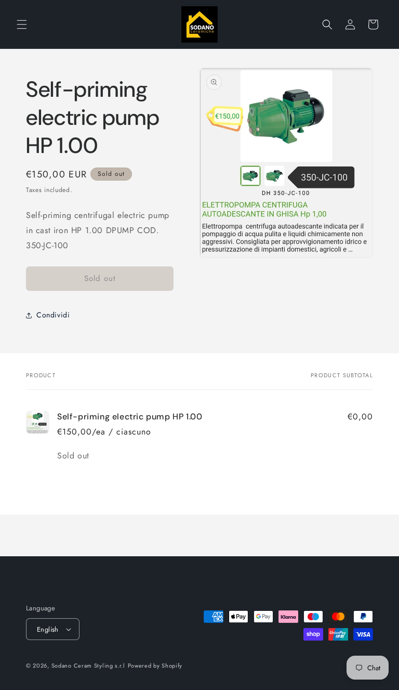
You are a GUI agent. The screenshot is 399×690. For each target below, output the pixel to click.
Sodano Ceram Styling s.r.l (88, 665)
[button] (21, 24)
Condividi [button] (53, 315)
